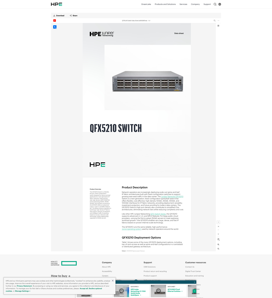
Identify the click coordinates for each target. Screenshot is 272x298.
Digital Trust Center (193, 271)
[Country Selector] (219, 4)
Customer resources (195, 262)
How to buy (59, 276)
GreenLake (146, 4)
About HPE (106, 267)
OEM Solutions (150, 267)
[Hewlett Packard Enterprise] (56, 4)
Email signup (190, 280)
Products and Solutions (165, 4)
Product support (150, 276)
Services (183, 4)
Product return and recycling (155, 271)
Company (195, 4)
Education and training (194, 276)
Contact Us (189, 267)
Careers (105, 276)
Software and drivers (152, 280)
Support (207, 4)
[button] (113, 281)
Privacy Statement (24, 286)
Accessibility (107, 271)
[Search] (215, 4)
